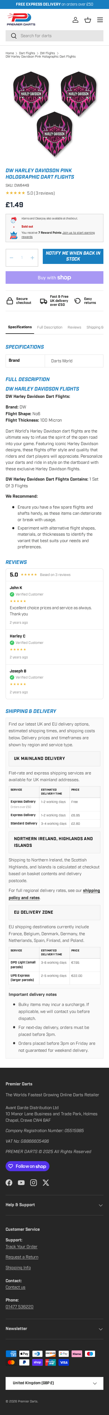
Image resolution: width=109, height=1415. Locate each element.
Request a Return (22, 1257)
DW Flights (47, 53)
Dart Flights (27, 53)
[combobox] (54, 35)
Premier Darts (27, 1401)
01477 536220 (20, 1306)
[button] (88, 20)
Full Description (49, 327)
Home (10, 53)
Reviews (74, 327)
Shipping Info (18, 1267)
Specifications (20, 327)
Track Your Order (21, 1246)
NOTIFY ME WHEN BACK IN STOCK (73, 256)
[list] (54, 113)
